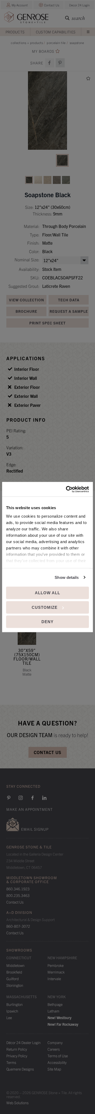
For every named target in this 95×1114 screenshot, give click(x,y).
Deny (47, 621)
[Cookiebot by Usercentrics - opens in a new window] (67, 489)
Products (15, 31)
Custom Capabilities (56, 31)
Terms (11, 1062)
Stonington (14, 985)
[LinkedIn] (44, 798)
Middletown (15, 965)
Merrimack (56, 972)
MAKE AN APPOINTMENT (29, 809)
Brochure (26, 311)
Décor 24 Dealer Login (23, 1042)
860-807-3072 (18, 926)
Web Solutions (17, 1102)
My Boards (43, 51)
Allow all (47, 593)
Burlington (14, 1004)
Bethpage (55, 1004)
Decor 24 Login (79, 5)
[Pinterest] (8, 798)
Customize (45, 607)
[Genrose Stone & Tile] (26, 18)
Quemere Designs (20, 1069)
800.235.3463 (18, 895)
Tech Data (68, 299)
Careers (54, 1049)
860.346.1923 (18, 888)
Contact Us (51, 5)
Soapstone (77, 43)
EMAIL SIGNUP (35, 829)
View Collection (26, 299)
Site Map (54, 1069)
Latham (53, 1011)
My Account (20, 5)
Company (55, 1042)
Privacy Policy (16, 1055)
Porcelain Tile (56, 43)
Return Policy (16, 1049)
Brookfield (14, 972)
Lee (9, 1017)
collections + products (27, 43)
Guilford (12, 978)
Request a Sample (69, 311)
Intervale (54, 978)
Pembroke (56, 965)
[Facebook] (49, 62)
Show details (67, 577)
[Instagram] (20, 798)
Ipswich (12, 1011)
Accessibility (57, 1062)
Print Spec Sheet (47, 322)
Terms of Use (58, 1055)
